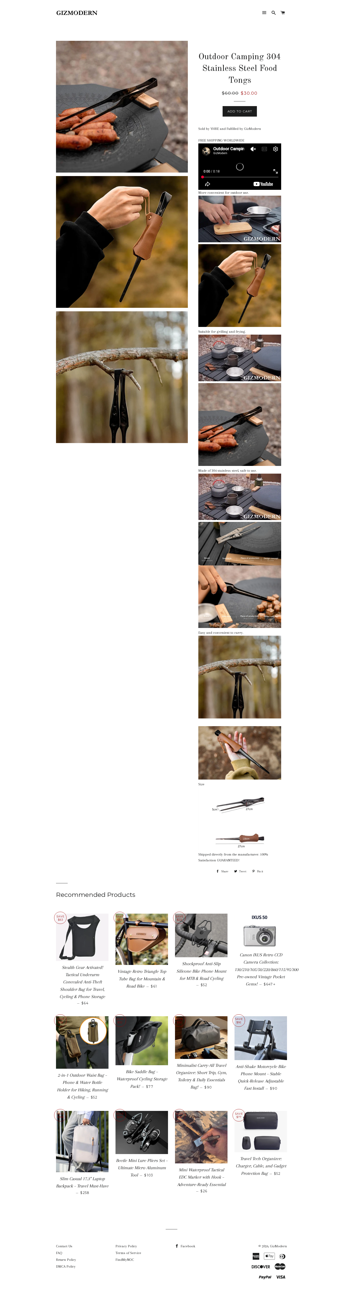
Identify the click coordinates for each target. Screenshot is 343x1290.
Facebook (187, 1246)
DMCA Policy (66, 1266)
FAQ (59, 1253)
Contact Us (64, 1246)
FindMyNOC (125, 1260)
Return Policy (66, 1260)
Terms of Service (128, 1253)
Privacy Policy (126, 1246)
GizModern (278, 1246)
